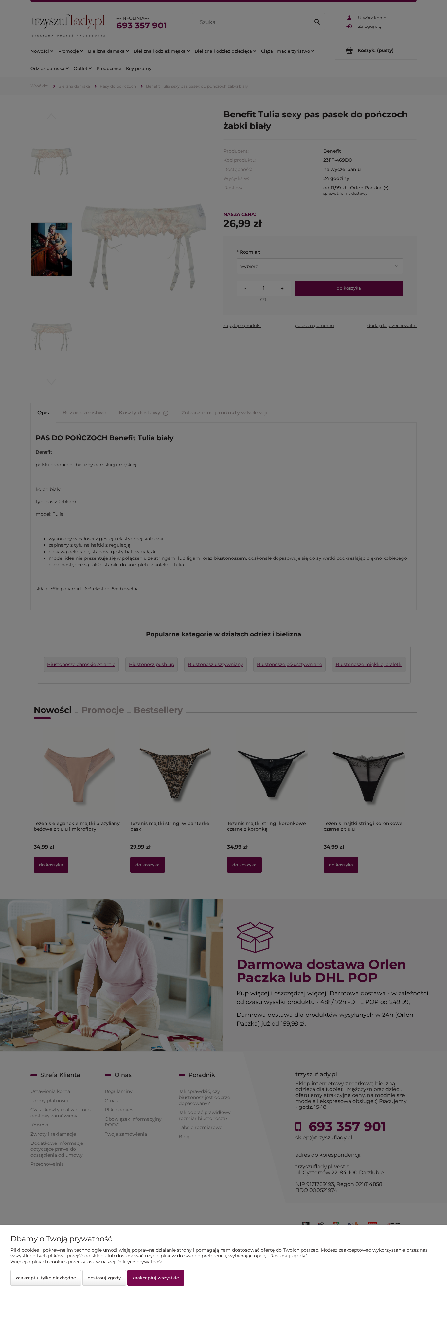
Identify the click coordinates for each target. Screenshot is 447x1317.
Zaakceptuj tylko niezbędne (46, 1277)
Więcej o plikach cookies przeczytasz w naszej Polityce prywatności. (88, 1262)
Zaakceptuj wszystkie (156, 1277)
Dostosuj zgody (104, 1277)
